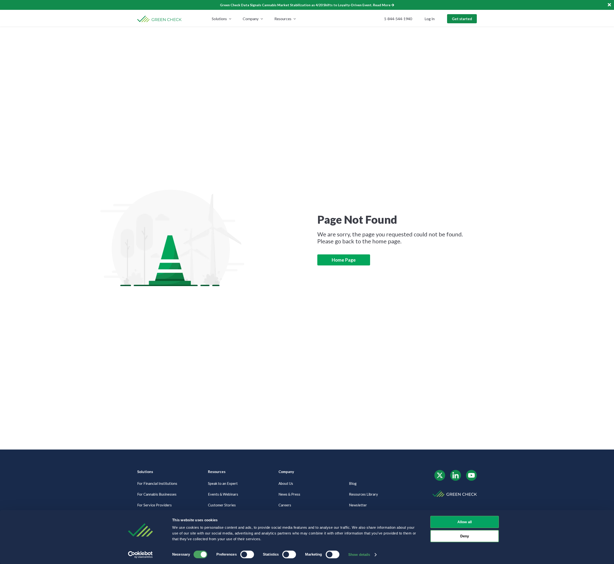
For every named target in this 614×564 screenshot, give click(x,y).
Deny (464, 536)
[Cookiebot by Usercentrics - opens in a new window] (140, 554)
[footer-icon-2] (455, 471)
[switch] (247, 554)
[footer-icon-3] (471, 471)
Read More (381, 5)
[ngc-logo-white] (454, 492)
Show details (359, 554)
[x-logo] (439, 471)
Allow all (464, 522)
